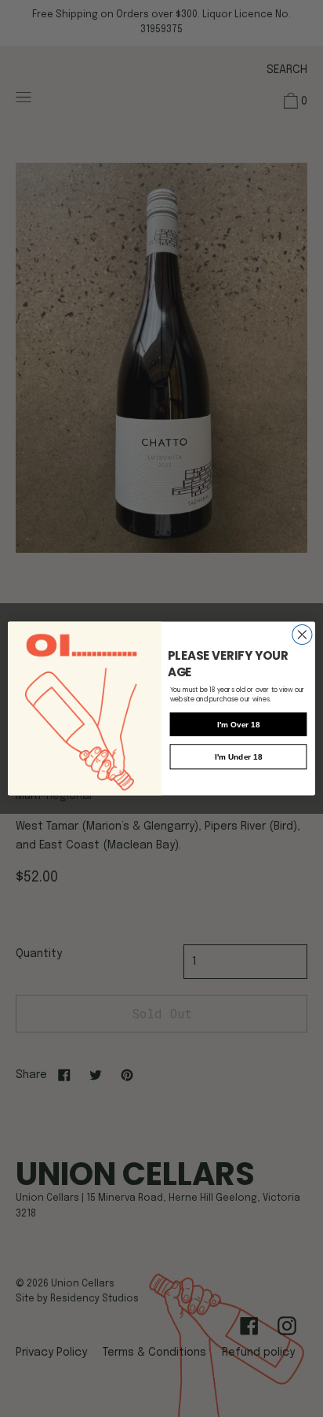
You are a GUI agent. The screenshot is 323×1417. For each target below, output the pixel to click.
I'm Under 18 (238, 757)
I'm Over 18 (238, 724)
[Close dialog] (302, 634)
